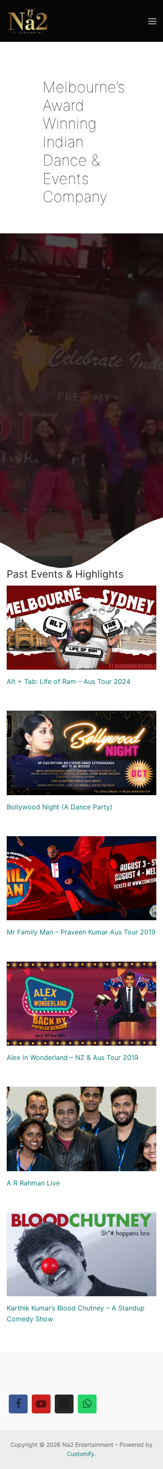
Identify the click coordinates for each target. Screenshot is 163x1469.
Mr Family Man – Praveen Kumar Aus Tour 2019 (81, 932)
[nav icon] (152, 21)
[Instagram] (64, 1404)
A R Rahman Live (33, 1183)
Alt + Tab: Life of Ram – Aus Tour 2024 (68, 681)
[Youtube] (41, 1404)
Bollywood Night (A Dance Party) (59, 807)
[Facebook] (18, 1404)
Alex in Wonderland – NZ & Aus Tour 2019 (72, 1057)
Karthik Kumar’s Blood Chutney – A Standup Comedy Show (76, 1313)
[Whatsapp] (87, 1404)
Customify (80, 1453)
